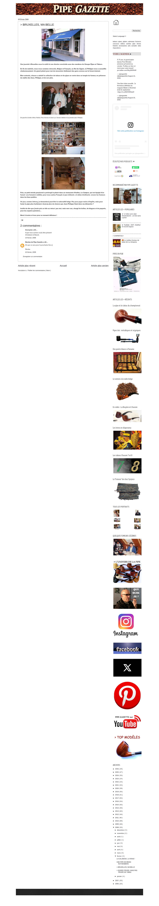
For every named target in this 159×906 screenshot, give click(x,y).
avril (118, 849)
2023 (117, 778)
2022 (117, 782)
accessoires (123, 46)
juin (118, 843)
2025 (117, 772)
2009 (117, 824)
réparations (117, 48)
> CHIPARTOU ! (118, 236)
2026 (117, 769)
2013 (117, 811)
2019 (117, 791)
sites (139, 46)
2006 (117, 884)
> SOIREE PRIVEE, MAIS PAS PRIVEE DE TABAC (127, 871)
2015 (117, 805)
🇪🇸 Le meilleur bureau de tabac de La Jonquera (130, 241)
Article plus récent (26, 266)
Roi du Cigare (79, 69)
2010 (117, 821)
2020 (117, 788)
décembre (120, 830)
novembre (120, 833)
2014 (117, 808)
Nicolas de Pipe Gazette (34, 242)
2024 (117, 775)
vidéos (122, 44)
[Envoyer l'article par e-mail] (21, 220)
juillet (119, 840)
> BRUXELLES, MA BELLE (126, 867)
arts (129, 46)
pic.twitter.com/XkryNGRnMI (126, 70)
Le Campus (85, 192)
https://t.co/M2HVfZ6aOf (126, 92)
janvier (119, 876)
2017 (117, 798)
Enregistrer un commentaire (32, 256)
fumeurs (138, 41)
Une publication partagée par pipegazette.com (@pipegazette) (136, 153)
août (118, 836)
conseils (134, 46)
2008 (117, 827)
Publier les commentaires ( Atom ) (39, 270)
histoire (115, 46)
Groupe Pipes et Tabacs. (93, 64)
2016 (117, 801)
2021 (117, 785)
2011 (117, 817)
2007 (117, 880)
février (119, 856)
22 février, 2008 (30, 252)
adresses (131, 41)
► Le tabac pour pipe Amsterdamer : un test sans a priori (131, 215)
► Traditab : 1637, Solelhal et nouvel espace (131, 226)
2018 (117, 795)
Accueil (63, 266)
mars (119, 853)
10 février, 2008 (30, 238)
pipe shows (136, 44)
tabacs (115, 41)
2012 (117, 814)
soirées (128, 44)
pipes (120, 41)
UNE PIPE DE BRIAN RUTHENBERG (124, 863)
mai (118, 846)
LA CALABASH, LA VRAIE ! (126, 859)
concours (116, 44)
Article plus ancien (99, 266)
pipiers (125, 41)
